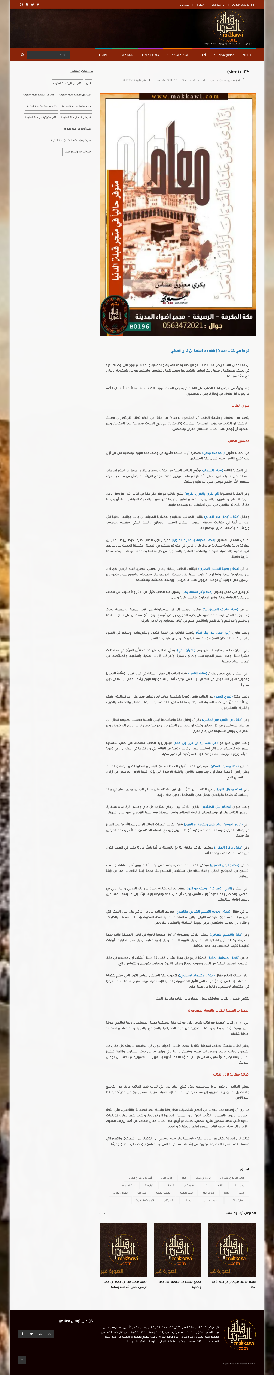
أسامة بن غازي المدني (140, 1178)
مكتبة (227, 1193)
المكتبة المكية (179, 54)
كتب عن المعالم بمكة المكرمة (75, 95)
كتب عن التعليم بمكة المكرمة (38, 95)
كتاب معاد (166, 1178)
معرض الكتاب (120, 1193)
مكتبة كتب (188, 1185)
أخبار (203, 54)
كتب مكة (142, 1193)
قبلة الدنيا (169, 1185)
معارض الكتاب (236, 1200)
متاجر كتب (169, 1200)
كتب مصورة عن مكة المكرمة (42, 106)
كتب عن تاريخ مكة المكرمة (67, 83)
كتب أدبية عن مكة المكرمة (77, 129)
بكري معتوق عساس (221, 80)
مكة (184, 1178)
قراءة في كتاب (203, 1178)
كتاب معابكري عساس (232, 1178)
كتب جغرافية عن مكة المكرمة (40, 117)
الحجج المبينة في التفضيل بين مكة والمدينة (126, 1285)
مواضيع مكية (226, 54)
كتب (206, 1185)
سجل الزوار (183, 4)
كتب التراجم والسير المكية (77, 152)
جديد (241, 1193)
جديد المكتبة (186, 1193)
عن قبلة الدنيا (218, 4)
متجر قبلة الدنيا (150, 54)
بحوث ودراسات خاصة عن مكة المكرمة (71, 140)
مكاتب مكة (208, 1193)
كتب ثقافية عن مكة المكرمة (76, 106)
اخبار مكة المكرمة (145, 1200)
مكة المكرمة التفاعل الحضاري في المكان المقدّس (236, 1285)
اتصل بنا (200, 4)
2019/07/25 (129, 80)
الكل (88, 83)
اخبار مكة (149, 1185)
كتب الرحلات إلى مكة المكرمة (76, 117)
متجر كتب (189, 1200)
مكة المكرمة (128, 1185)
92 (183, 80)
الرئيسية (247, 54)
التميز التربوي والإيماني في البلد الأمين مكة (178, 1285)
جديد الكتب (238, 1185)
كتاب (220, 1185)
